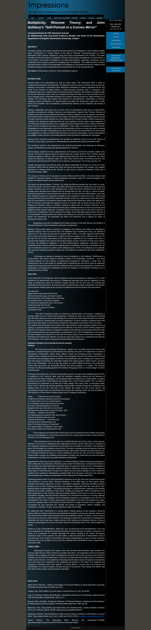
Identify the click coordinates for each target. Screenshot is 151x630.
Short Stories (116, 40)
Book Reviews (116, 44)
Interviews (116, 47)
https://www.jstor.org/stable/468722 (91, 616)
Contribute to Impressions (116, 69)
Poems (116, 37)
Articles (116, 33)
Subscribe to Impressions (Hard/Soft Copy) (116, 58)
